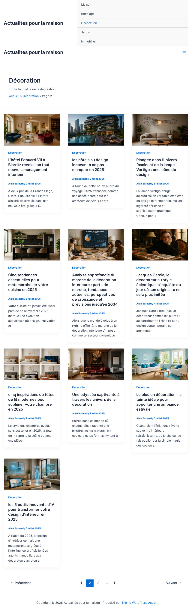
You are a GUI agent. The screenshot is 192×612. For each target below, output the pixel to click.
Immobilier (88, 41)
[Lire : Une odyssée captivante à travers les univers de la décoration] (96, 364)
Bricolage (87, 14)
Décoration (89, 23)
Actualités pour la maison (33, 23)
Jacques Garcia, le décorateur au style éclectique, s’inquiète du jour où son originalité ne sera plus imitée (158, 285)
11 (115, 583)
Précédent (21, 583)
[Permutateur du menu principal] (184, 52)
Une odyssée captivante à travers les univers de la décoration (95, 399)
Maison (86, 4)
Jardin (85, 32)
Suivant (173, 583)
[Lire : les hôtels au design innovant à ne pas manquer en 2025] (96, 129)
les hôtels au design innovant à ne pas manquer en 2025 (90, 165)
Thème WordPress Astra (139, 602)
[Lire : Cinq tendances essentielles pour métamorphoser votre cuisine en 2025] (32, 244)
